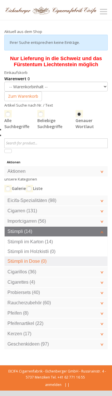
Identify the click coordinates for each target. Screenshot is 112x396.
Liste (38, 188)
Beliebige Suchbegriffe (49, 123)
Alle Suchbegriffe (16, 123)
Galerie (19, 188)
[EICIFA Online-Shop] (51, 10)
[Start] (8, 151)
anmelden (53, 384)
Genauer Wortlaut (85, 123)
